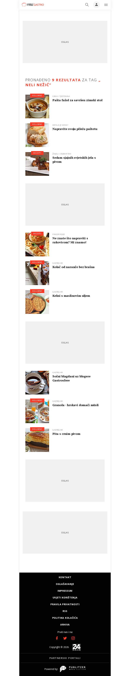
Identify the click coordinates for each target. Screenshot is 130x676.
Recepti (37, 153)
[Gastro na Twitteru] (65, 638)
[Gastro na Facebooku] (56, 638)
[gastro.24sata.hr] (32, 4)
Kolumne (37, 95)
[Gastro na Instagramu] (73, 638)
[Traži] (87, 4)
